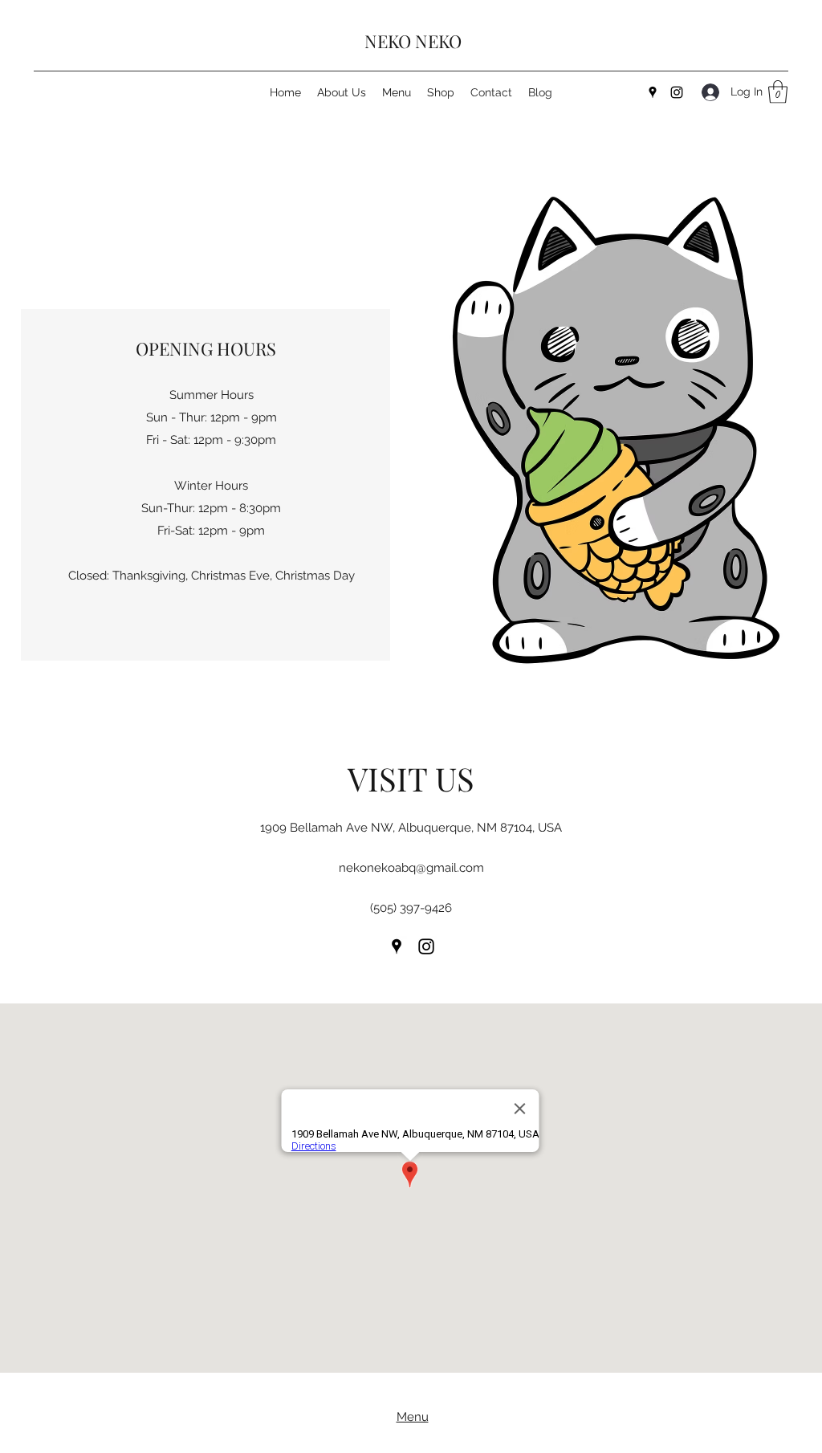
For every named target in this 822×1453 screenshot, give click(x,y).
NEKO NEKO (413, 41)
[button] (777, 92)
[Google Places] (653, 92)
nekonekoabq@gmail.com (411, 868)
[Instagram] (677, 92)
